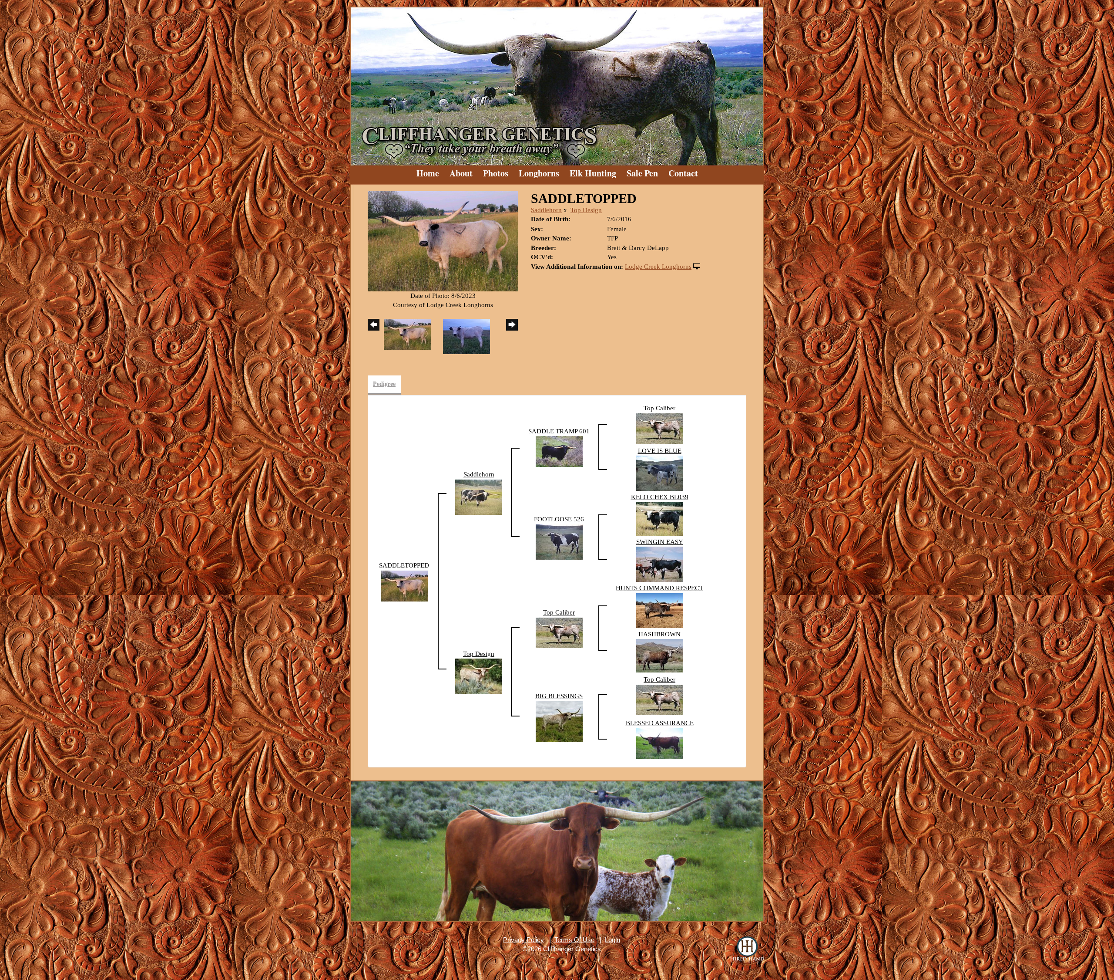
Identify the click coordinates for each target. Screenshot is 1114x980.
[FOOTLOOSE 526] (559, 541)
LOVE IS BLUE (659, 450)
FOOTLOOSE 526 (559, 519)
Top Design (586, 209)
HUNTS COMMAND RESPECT (659, 588)
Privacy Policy (523, 939)
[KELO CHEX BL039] (659, 518)
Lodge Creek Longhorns (658, 266)
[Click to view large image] (443, 240)
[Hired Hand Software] (747, 949)
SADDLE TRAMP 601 (559, 431)
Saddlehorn (546, 209)
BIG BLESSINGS (559, 696)
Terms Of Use (574, 939)
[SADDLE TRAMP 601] (559, 450)
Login (612, 939)
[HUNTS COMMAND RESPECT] (659, 609)
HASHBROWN (659, 634)
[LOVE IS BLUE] (659, 472)
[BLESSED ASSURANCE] (659, 742)
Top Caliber (659, 408)
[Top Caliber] (659, 427)
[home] (557, 83)
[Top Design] (478, 675)
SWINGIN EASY (659, 541)
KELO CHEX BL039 (659, 496)
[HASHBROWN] (659, 655)
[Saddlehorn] (478, 496)
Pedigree (384, 384)
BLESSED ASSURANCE (660, 723)
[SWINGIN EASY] (659, 563)
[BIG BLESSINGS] (559, 720)
